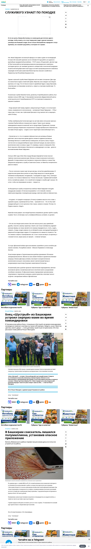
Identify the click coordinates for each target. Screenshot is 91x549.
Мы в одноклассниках (65, 2)
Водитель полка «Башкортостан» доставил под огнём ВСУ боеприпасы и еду (74, 5)
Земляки (7, 9)
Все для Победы (9, 311)
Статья (3, 5)
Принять (82, 546)
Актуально (8, 428)
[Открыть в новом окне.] (12, 284)
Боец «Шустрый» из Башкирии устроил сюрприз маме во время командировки (30, 5)
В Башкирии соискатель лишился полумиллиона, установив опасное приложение (51, 5)
